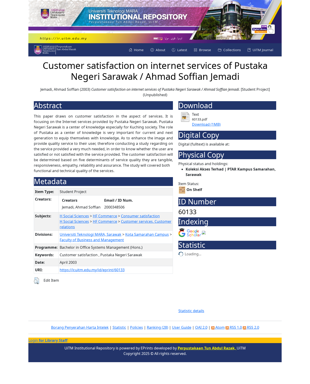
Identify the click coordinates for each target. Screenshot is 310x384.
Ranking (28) (157, 327)
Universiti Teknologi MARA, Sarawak (90, 234)
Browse (204, 50)
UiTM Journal (262, 50)
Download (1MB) (206, 124)
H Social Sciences (74, 215)
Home (138, 50)
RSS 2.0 (252, 327)
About (160, 50)
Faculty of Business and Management (92, 239)
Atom (219, 327)
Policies (136, 327)
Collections (231, 50)
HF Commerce (105, 215)
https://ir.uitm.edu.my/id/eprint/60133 (92, 269)
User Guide (181, 327)
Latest (181, 50)
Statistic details (191, 310)
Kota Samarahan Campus (147, 234)
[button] (36, 280)
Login (47, 340)
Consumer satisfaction (140, 215)
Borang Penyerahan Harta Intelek (80, 327)
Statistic (119, 327)
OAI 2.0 (201, 327)
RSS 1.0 (235, 327)
